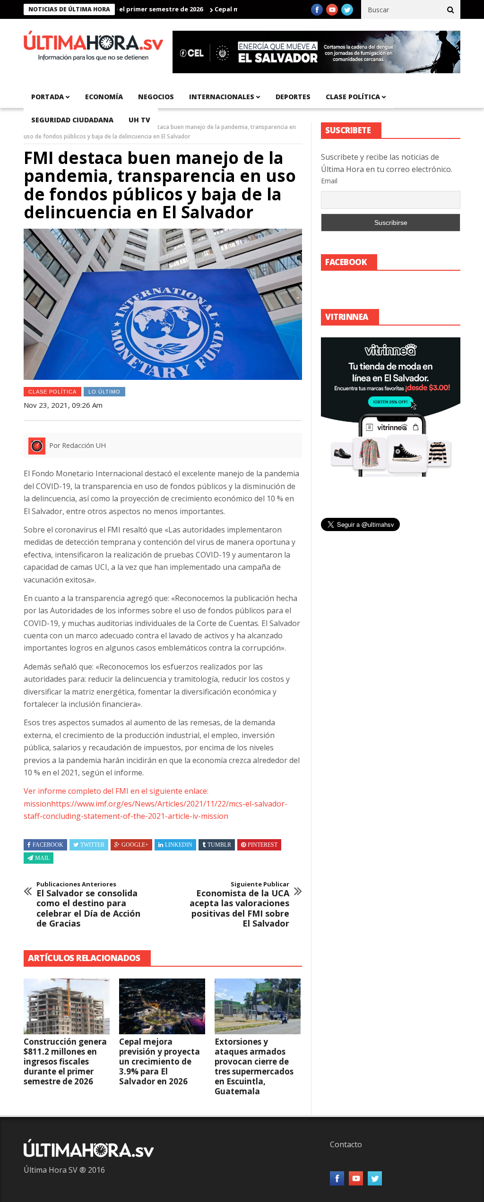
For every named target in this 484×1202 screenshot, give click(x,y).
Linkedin (178, 844)
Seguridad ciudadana (72, 119)
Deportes (293, 96)
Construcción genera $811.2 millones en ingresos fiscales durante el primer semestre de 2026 (65, 1061)
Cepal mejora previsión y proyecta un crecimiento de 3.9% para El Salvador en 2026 (159, 1061)
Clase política (353, 96)
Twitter (92, 844)
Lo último (104, 392)
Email (329, 180)
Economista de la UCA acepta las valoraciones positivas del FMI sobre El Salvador (239, 905)
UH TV (139, 119)
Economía (104, 96)
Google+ (134, 844)
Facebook (48, 844)
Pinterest (262, 844)
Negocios (156, 96)
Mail (42, 858)
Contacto (346, 1144)
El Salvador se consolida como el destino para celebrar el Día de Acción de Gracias (88, 905)
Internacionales (221, 96)
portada (47, 96)
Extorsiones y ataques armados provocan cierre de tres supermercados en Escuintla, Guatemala (254, 1066)
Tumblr (219, 844)
